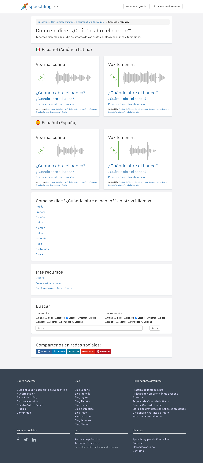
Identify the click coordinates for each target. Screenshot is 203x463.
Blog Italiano (82, 405)
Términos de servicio (87, 443)
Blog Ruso (81, 412)
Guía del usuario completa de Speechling (42, 389)
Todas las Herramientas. (147, 416)
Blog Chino (81, 424)
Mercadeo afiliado (144, 446)
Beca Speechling (27, 397)
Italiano (40, 233)
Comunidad (24, 412)
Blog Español (83, 389)
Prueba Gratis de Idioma (147, 405)
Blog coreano (83, 416)
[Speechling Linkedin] (36, 440)
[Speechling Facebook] (20, 440)
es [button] (55, 6)
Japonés (41, 238)
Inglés (39, 206)
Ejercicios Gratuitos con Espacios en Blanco (159, 408)
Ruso (39, 243)
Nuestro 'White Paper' (30, 405)
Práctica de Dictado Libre (148, 389)
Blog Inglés (81, 397)
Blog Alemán (82, 401)
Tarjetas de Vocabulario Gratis (151, 401)
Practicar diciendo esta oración (55, 104)
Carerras (138, 443)
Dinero (40, 277)
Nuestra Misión (26, 393)
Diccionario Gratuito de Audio (167, 6)
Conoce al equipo (27, 401)
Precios (21, 408)
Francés (40, 211)
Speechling (43, 22)
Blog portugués (84, 408)
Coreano (41, 254)
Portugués (42, 249)
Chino (39, 222)
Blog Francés (82, 393)
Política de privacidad (88, 439)
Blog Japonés (83, 420)
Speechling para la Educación (151, 439)
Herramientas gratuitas (136, 6)
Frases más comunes (49, 283)
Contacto (138, 450)
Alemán (40, 227)
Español (41, 217)
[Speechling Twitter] (28, 440)
